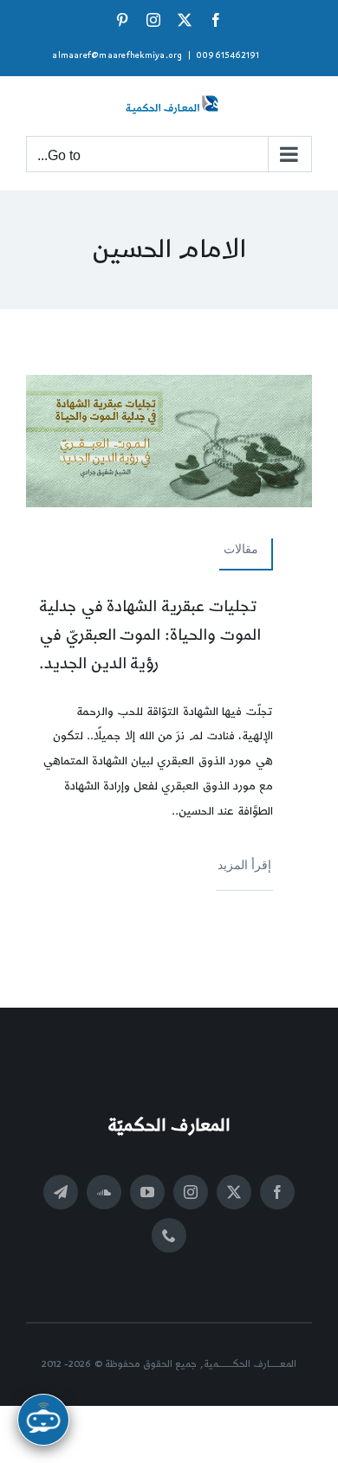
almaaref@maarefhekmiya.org (117, 55)
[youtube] (147, 1192)
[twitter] (234, 1192)
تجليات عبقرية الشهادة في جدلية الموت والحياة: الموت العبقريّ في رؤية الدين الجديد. (150, 634)
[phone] (169, 1235)
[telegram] (60, 1192)
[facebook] (277, 1192)
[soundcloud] (104, 1192)
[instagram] (190, 1192)
